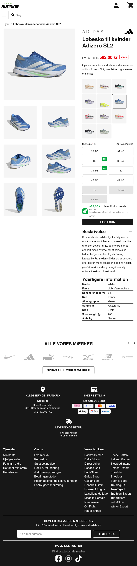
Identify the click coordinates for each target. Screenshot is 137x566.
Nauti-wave (91, 502)
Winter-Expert (119, 506)
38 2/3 (121, 161)
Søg (18, 15)
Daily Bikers (92, 459)
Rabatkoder (10, 472)
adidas (93, 31)
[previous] (128, 344)
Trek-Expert (118, 489)
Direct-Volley (92, 463)
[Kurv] (130, 5)
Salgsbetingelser (45, 463)
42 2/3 (121, 189)
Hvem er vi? (41, 455)
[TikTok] (78, 559)
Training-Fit (118, 485)
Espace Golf (92, 468)
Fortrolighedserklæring (48, 485)
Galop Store (92, 476)
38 (99, 160)
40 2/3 (94, 180)
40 (121, 170)
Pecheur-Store (120, 455)
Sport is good (119, 481)
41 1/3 (121, 180)
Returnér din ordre (68, 435)
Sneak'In (116, 472)
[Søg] (13, 15)
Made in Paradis (94, 498)
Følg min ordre (12, 463)
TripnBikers (118, 498)
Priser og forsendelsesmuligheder (55, 481)
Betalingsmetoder (45, 476)
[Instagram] (68, 559)
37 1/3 (121, 151)
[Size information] (95, 144)
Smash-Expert (120, 468)
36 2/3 (94, 151)
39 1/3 (98, 169)
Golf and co (91, 481)
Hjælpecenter (11, 459)
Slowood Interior (121, 463)
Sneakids (117, 476)
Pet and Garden (121, 459)
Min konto (9, 455)
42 (94, 189)
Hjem (6, 24)
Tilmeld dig (106, 534)
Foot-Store (91, 472)
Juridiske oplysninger (47, 472)
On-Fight (89, 506)
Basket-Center (93, 455)
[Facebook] (58, 559)
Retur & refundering (46, 468)
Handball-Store (94, 485)
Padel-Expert (92, 511)
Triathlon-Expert (121, 493)
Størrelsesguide (124, 144)
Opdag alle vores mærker (68, 370)
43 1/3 (94, 199)
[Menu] (4, 15)
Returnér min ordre (15, 468)
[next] (134, 344)
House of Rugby (94, 489)
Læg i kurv (107, 222)
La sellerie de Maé (96, 493)
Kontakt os (42, 400)
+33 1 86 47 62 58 (43, 412)
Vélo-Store (117, 502)
